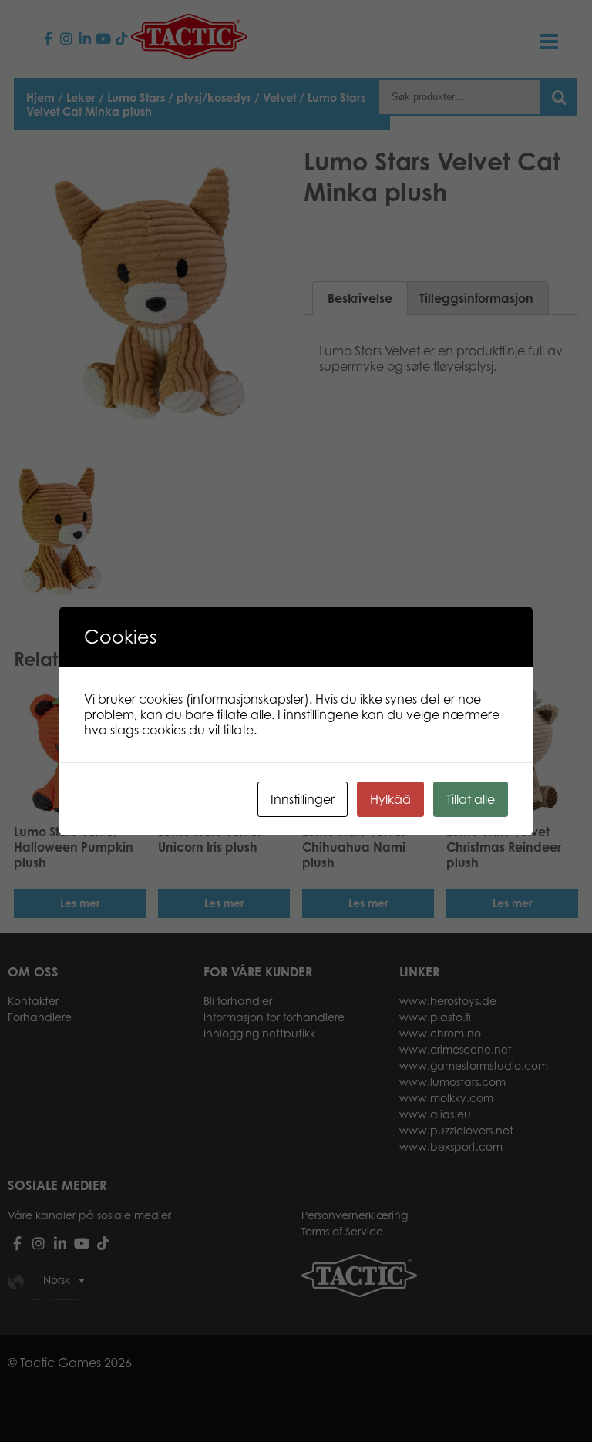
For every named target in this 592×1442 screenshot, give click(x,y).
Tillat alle (470, 799)
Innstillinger (303, 799)
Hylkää (390, 799)
